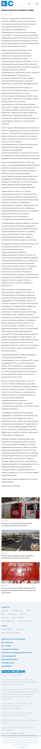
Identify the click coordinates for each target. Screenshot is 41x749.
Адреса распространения (10, 633)
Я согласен (21, 747)
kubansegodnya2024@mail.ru (11, 708)
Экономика (12, 614)
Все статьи (6, 646)
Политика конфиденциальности (16, 653)
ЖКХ (2, 614)
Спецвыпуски (7, 663)
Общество (4, 610)
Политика (4, 617)
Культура (23, 614)
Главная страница (9, 649)
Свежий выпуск (6, 629)
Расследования (8, 656)
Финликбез (6, 666)
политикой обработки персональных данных (16, 740)
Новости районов (18, 617)
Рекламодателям (9, 659)
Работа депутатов (7, 621)
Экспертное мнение (25, 621)
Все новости (7, 642)
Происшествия (17, 610)
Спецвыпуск (20, 629)
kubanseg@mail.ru (8, 730)
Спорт (29, 610)
